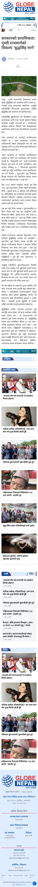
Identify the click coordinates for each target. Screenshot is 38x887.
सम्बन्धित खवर (9, 370)
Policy (26, 875)
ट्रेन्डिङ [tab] (31, 574)
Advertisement (18, 875)
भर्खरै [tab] (6, 574)
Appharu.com (20, 885)
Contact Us (32, 876)
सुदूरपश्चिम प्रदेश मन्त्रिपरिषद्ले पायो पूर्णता (18, 526)
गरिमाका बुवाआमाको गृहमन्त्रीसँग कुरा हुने (18, 462)
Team (10, 875)
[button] (34, 25)
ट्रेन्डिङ (5, 650)
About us (3, 876)
